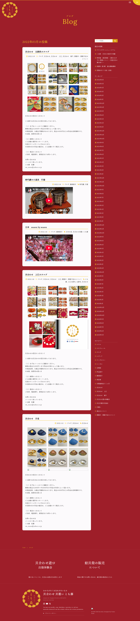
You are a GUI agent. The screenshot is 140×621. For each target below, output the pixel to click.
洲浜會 (99, 380)
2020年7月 (100, 327)
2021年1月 (100, 303)
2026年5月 (100, 84)
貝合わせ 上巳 (56, 56)
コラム (99, 344)
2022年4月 (100, 252)
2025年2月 (100, 127)
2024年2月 (100, 170)
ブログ (41, 56)
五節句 (78, 282)
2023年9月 (100, 190)
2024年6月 (100, 154)
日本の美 (69, 232)
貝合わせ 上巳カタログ (36, 274)
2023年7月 (100, 197)
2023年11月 (100, 182)
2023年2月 (100, 217)
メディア (99, 356)
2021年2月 (100, 300)
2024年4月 (100, 162)
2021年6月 (100, 288)
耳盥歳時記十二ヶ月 (103, 384)
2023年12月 (100, 178)
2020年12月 (100, 307)
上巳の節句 (72, 282)
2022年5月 (100, 249)
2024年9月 (100, 143)
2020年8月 (100, 323)
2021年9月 (100, 276)
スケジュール (101, 348)
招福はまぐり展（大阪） (105, 70)
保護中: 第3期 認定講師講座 (106, 66)
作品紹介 (100, 372)
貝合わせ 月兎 (32, 418)
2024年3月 (100, 166)
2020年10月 (100, 315)
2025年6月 (100, 115)
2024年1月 (100, 174)
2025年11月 (100, 107)
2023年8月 (100, 194)
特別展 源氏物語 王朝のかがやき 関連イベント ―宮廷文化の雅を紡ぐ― (107, 60)
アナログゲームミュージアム (106, 50)
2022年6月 (100, 245)
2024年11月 (100, 135)
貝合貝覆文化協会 (102, 403)
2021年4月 (100, 296)
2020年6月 (100, 331)
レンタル (99, 364)
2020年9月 (100, 319)
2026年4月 (100, 88)
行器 (86, 184)
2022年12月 (100, 225)
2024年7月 (100, 150)
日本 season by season (36, 227)
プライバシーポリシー (50, 613)
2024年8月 (100, 146)
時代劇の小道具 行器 (35, 179)
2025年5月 (100, 119)
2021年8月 (100, 280)
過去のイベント (102, 411)
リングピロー (101, 360)
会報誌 (99, 368)
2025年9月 (100, 111)
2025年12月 (100, 103)
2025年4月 (100, 123)
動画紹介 (73, 184)
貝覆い (99, 407)
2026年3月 (100, 91)
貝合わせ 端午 (68, 56)
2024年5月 (100, 158)
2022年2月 (100, 260)
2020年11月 (100, 311)
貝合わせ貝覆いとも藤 (80, 232)
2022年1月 (100, 264)
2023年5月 (100, 205)
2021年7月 (100, 284)
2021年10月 (100, 272)
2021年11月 (100, 268)
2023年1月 (100, 221)
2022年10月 (100, 233)
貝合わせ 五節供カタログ (37, 51)
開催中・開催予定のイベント (72, 279)
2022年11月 (100, 229)
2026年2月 (100, 95)
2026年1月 (100, 99)
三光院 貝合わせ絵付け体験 (106, 54)
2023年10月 (100, 186)
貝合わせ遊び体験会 (103, 399)
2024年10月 (100, 139)
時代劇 (82, 184)
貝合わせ (47, 56)
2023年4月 (100, 209)
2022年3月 (100, 256)
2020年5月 (100, 335)
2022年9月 (100, 237)
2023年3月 (100, 213)
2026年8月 (100, 80)
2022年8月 (100, 241)
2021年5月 (100, 292)
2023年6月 (100, 201)
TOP (23, 548)
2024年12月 (100, 131)
